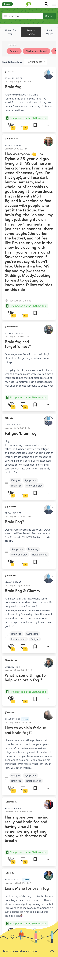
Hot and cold (18, 639)
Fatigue (15, 480)
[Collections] (35, 125)
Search (49, 16)
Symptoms (30, 480)
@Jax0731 (10, 71)
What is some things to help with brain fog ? (25, 677)
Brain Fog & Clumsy (22, 590)
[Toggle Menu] (54, 4)
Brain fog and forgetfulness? (18, 344)
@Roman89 (11, 801)
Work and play (34, 485)
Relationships (39, 554)
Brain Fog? (14, 521)
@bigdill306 (11, 138)
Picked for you (10, 32)
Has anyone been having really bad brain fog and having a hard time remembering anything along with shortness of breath (26, 828)
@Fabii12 (9, 872)
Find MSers (49, 32)
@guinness (10, 506)
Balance (14, 51)
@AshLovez (11, 659)
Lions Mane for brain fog (27, 888)
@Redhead (10, 575)
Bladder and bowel (36, 51)
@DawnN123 (11, 326)
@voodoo (10, 712)
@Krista (9, 417)
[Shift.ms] (29, 4)
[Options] (47, 125)
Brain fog (13, 86)
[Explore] (46, 4)
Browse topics (31, 32)
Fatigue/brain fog (21, 433)
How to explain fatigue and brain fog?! (25, 730)
